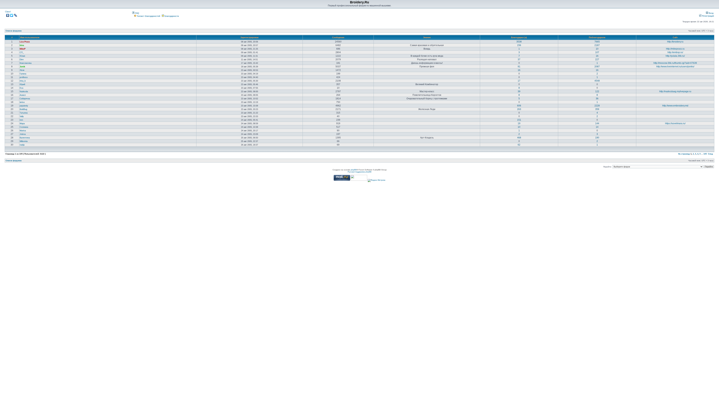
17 (519, 80)
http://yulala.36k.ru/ (675, 56)
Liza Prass (25, 42)
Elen (22, 59)
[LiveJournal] (16, 15)
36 (597, 98)
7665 (597, 41)
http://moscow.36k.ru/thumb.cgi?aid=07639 (675, 63)
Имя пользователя (29, 37)
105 (705, 154)
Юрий (22, 84)
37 (519, 59)
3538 (519, 41)
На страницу (684, 154)
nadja (22, 145)
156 (519, 45)
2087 (597, 66)
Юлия (22, 56)
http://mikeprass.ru (675, 49)
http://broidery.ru (675, 41)
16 (597, 56)
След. (710, 154)
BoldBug (23, 109)
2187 (597, 45)
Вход (710, 13)
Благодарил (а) (519, 37)
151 (519, 120)
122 (597, 91)
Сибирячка (25, 98)
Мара (22, 123)
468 (519, 137)
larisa (22, 102)
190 (597, 137)
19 (519, 123)
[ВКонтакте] (8, 15)
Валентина (25, 138)
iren (21, 120)
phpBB (354, 170)
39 (519, 91)
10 (597, 49)
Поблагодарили (597, 37)
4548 (597, 80)
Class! (8, 11)
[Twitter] (12, 15)
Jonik (22, 66)
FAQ (136, 13)
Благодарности (171, 16)
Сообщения (338, 37)
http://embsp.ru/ (675, 52)
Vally (22, 116)
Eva (21, 88)
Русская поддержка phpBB (359, 172)
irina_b (23, 81)
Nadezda (24, 91)
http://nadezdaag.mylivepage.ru (675, 91)
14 (597, 127)
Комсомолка (25, 63)
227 (597, 59)
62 (519, 144)
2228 (597, 105)
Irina (22, 45)
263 (519, 109)
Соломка (24, 127)
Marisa (23, 130)
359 (597, 109)
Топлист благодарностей (148, 16)
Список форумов (14, 31)
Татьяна (24, 113)
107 (597, 52)
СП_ (22, 52)
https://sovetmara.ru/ (675, 123)
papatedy (24, 106)
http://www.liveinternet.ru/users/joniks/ (675, 66)
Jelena (23, 134)
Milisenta (24, 141)
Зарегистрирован (249, 37)
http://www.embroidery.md (675, 105)
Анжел (23, 95)
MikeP (22, 49)
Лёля (22, 70)
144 (597, 123)
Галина (23, 74)
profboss (24, 77)
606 (519, 105)
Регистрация (707, 16)
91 (519, 66)
